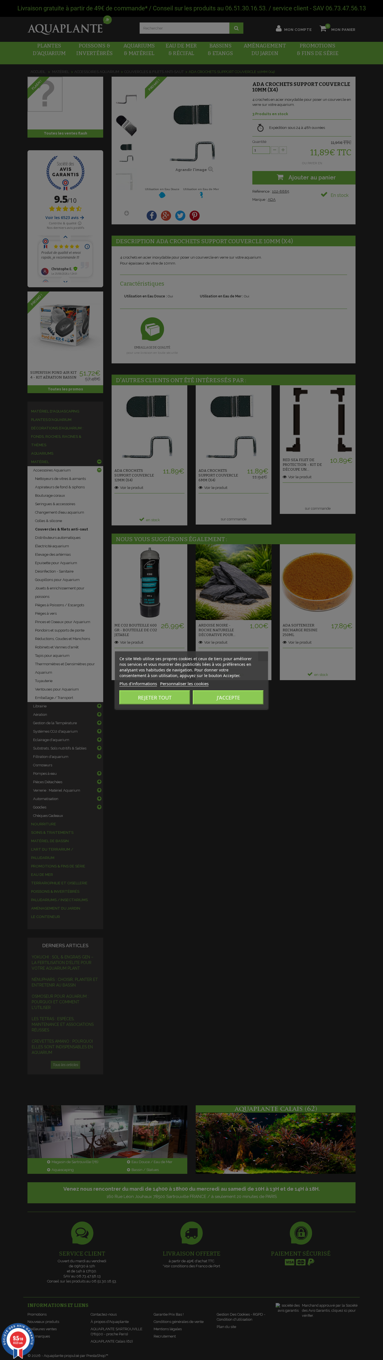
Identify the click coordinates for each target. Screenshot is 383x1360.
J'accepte (228, 697)
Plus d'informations (138, 683)
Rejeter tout (155, 697)
